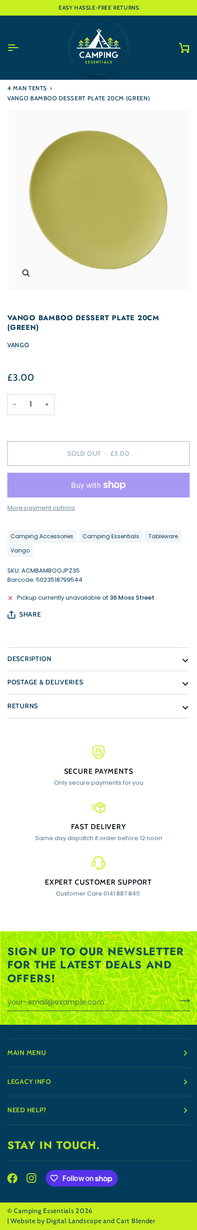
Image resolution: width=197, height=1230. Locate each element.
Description (29, 659)
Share (30, 614)
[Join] (182, 1001)
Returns (22, 706)
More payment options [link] (41, 507)
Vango (18, 345)
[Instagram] (32, 1178)
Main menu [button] (26, 1053)
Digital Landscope (73, 1221)
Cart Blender (136, 1221)
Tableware (163, 536)
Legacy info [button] (29, 1081)
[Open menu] (21, 48)
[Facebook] (12, 1178)
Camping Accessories (42, 536)
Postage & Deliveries (45, 682)
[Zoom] (26, 273)
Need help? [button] (27, 1110)
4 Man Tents (27, 88)
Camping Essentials (110, 536)
